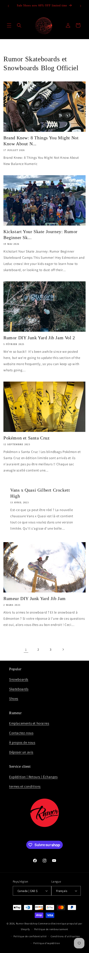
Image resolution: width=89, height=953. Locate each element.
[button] (9, 25)
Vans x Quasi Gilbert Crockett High (40, 492)
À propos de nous (22, 742)
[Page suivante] (63, 649)
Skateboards (19, 689)
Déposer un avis (21, 752)
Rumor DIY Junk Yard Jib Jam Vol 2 (39, 337)
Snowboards (18, 679)
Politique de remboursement (51, 929)
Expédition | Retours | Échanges (33, 777)
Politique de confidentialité (30, 936)
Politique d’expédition (46, 943)
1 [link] (26, 649)
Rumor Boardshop (27, 923)
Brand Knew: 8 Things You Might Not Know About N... (41, 140)
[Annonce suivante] (81, 6)
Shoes (13, 698)
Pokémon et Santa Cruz (26, 437)
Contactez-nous (21, 733)
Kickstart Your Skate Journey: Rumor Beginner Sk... (40, 234)
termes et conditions (25, 786)
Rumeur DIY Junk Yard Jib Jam (34, 598)
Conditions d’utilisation (65, 936)
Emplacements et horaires (29, 723)
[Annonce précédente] (8, 6)
